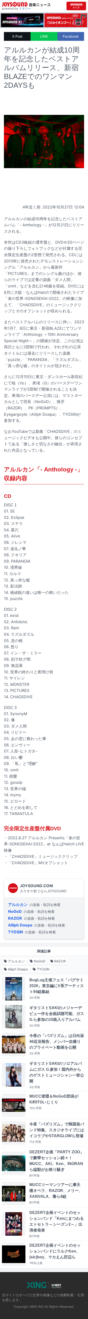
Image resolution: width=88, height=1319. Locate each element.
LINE (44, 36)
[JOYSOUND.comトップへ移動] (76, 6)
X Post (17, 36)
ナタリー (25, 8)
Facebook (71, 36)
